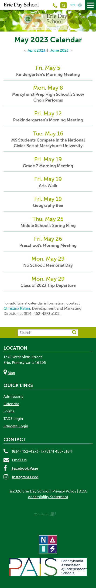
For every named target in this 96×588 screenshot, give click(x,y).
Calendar (11, 404)
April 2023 (36, 50)
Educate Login (15, 426)
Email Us (19, 459)
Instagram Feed (25, 477)
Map (11, 373)
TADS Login (13, 418)
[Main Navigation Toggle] (90, 5)
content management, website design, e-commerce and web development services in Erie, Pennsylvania (48, 514)
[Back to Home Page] (21, 5)
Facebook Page (25, 468)
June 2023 (59, 50)
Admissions (13, 396)
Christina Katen (16, 308)
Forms (8, 411)
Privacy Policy (64, 491)
